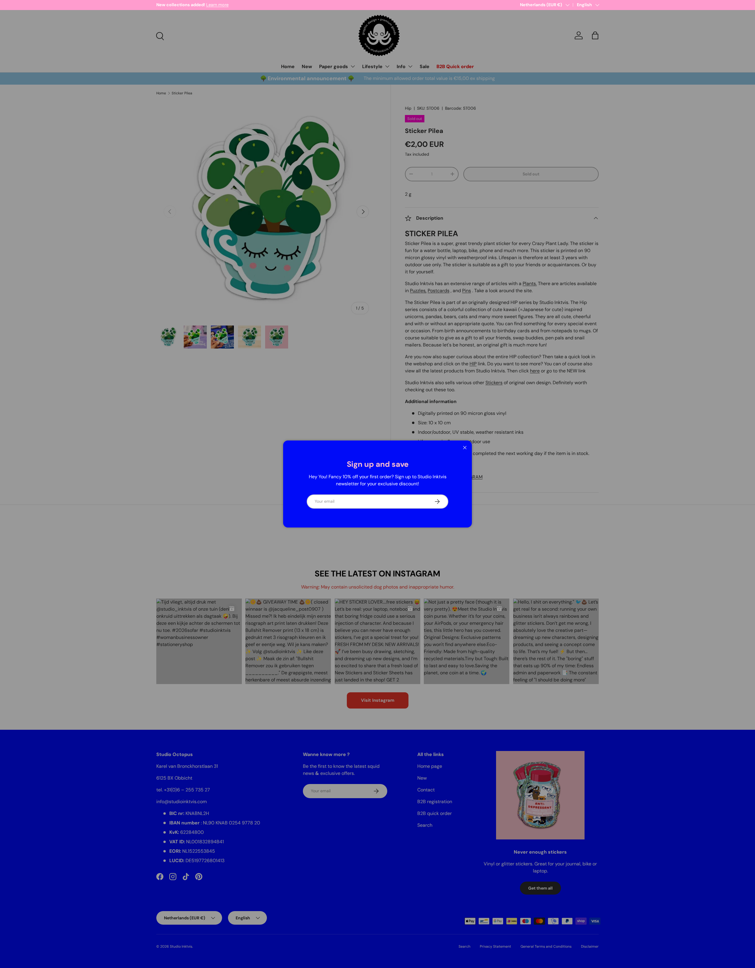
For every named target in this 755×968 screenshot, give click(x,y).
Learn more (217, 4)
